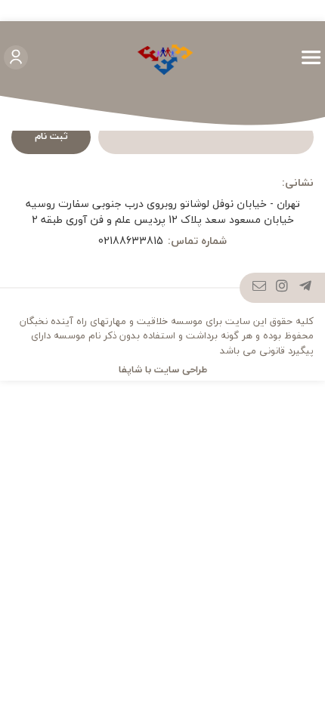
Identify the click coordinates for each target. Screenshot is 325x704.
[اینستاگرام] (282, 287)
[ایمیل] (259, 287)
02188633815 (130, 241)
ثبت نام (51, 136)
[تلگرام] (305, 287)
